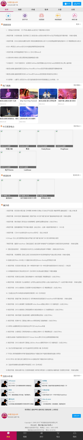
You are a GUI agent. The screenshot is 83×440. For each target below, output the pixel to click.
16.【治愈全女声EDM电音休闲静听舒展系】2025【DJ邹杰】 (26, 293)
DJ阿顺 (44, 381)
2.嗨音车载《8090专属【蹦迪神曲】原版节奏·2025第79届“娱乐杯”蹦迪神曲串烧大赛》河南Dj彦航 (38, 216)
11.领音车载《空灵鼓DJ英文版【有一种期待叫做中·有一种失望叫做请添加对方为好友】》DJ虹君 (38, 266)
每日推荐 (8, 16)
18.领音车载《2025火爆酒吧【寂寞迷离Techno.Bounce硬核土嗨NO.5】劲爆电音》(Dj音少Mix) (37, 304)
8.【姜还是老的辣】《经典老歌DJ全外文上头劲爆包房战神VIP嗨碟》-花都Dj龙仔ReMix (35, 249)
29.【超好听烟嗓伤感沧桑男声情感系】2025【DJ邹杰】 (24, 364)
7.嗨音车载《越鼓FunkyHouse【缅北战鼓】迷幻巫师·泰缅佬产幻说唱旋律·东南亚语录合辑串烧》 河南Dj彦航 (42, 244)
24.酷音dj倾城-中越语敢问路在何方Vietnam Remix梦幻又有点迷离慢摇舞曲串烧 (32, 337)
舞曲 (8, 437)
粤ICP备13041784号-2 (45, 425)
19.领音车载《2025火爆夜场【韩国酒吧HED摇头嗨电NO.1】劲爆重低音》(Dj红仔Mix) (34, 310)
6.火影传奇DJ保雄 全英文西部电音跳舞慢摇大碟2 (22, 57)
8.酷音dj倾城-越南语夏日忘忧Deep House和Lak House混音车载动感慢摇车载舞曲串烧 (34, 68)
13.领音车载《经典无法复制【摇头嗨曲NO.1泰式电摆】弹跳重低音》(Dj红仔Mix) (33, 277)
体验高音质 (58, 16)
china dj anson (46, 399)
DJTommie (12, 381)
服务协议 (41, 409)
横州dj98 (11, 399)
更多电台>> (77, 126)
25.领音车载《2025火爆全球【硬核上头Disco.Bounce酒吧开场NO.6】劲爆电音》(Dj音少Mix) (36, 343)
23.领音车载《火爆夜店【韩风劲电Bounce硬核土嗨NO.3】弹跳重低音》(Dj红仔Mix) (34, 332)
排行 (41, 437)
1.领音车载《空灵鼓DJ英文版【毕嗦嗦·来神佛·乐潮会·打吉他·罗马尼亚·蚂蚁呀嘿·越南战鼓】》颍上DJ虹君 (41, 211)
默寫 (10, 390)
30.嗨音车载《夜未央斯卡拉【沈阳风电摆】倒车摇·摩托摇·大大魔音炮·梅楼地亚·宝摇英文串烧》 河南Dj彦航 (42, 370)
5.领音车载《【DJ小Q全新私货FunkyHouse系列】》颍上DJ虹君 (27, 233)
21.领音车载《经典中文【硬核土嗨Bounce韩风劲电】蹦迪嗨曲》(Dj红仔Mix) (31, 321)
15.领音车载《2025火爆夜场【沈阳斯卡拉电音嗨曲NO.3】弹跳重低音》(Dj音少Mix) (34, 288)
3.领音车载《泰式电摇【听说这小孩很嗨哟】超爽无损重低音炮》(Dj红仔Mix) (32, 222)
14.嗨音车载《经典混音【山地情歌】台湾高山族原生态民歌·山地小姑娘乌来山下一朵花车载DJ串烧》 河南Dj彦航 (44, 282)
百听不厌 (25, 16)
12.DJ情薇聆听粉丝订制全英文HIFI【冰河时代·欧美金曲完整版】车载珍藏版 (31, 271)
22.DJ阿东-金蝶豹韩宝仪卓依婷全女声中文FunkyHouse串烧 (25, 326)
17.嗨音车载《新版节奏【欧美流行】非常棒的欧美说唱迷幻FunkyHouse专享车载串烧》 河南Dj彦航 (39, 299)
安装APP (76, 416)
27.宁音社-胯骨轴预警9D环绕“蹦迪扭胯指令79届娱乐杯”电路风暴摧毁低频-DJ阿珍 (33, 354)
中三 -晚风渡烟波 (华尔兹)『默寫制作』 (20, 395)
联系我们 (28, 409)
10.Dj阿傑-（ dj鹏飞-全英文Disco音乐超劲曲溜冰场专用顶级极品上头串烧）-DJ (32, 79)
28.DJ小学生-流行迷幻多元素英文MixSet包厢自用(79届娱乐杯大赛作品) (29, 359)
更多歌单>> (77, 175)
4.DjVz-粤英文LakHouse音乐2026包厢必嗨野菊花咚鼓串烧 (25, 46)
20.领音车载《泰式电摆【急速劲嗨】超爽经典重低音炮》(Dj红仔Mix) (29, 315)
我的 (74, 437)
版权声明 (35, 409)
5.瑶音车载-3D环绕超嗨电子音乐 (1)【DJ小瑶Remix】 (24, 52)
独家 (20, 9)
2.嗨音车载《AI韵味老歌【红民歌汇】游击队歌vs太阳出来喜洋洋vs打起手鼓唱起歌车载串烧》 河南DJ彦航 (41, 35)
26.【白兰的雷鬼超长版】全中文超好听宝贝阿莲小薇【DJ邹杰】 (27, 348)
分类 (73, 9)
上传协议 (55, 409)
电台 (58, 437)
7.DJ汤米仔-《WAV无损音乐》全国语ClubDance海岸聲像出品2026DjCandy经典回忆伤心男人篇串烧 (38, 63)
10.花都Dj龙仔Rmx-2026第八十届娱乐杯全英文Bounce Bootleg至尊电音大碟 (31, 260)
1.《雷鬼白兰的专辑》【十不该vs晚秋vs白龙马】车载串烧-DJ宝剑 (28, 30)
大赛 (59, 9)
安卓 (68, 4)
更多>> (78, 24)
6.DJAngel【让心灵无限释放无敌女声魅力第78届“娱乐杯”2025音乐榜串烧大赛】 (32, 238)
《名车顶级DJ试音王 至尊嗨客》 (27, 199)
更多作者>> (77, 375)
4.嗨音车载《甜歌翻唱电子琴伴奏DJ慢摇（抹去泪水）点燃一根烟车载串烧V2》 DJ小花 (35, 227)
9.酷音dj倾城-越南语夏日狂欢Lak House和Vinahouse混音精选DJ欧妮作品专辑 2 (32, 74)
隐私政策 (48, 409)
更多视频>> (77, 85)
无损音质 (41, 16)
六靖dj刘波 (45, 390)
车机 (78, 4)
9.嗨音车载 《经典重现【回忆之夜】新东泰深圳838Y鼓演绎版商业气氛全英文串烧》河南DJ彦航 (38, 255)
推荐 (6, 9)
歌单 (46, 9)
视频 (25, 437)
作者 (33, 9)
